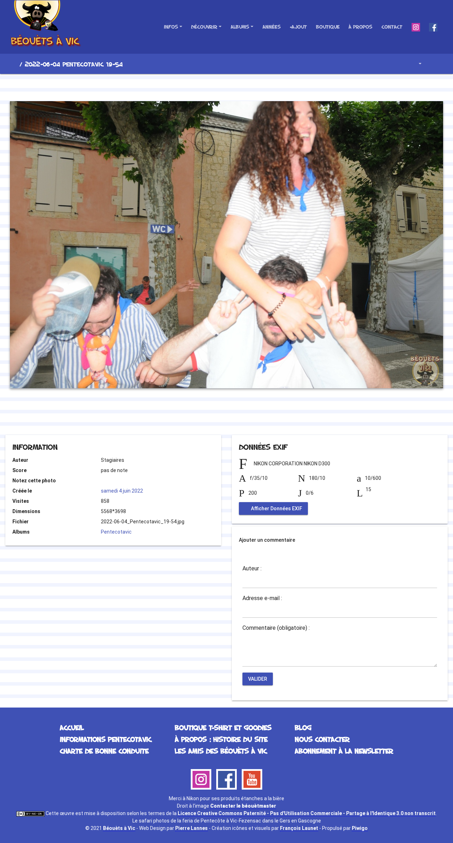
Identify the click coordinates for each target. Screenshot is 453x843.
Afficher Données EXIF (276, 508)
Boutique (328, 27)
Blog (303, 727)
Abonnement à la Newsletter (344, 750)
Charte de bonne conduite (104, 750)
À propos (360, 27)
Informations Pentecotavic (105, 739)
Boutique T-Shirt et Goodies (223, 727)
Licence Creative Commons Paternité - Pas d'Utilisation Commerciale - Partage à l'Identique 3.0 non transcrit (307, 813)
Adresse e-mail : (262, 598)
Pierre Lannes (191, 828)
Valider (257, 679)
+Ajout (298, 27)
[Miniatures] (226, 86)
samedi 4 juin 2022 (122, 491)
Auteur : (252, 568)
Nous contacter (322, 739)
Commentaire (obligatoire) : (276, 628)
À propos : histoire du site (221, 739)
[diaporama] (434, 64)
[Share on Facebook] (214, 415)
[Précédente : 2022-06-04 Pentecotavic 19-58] (202, 86)
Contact (392, 27)
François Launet (299, 828)
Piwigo (360, 828)
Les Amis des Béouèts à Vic (221, 750)
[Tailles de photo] (415, 64)
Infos (171, 27)
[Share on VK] (240, 415)
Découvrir (204, 27)
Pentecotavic (116, 532)
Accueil (14, 64)
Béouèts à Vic (119, 828)
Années (272, 27)
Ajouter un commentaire (267, 540)
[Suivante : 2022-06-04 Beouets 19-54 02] (251, 86)
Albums (240, 27)
